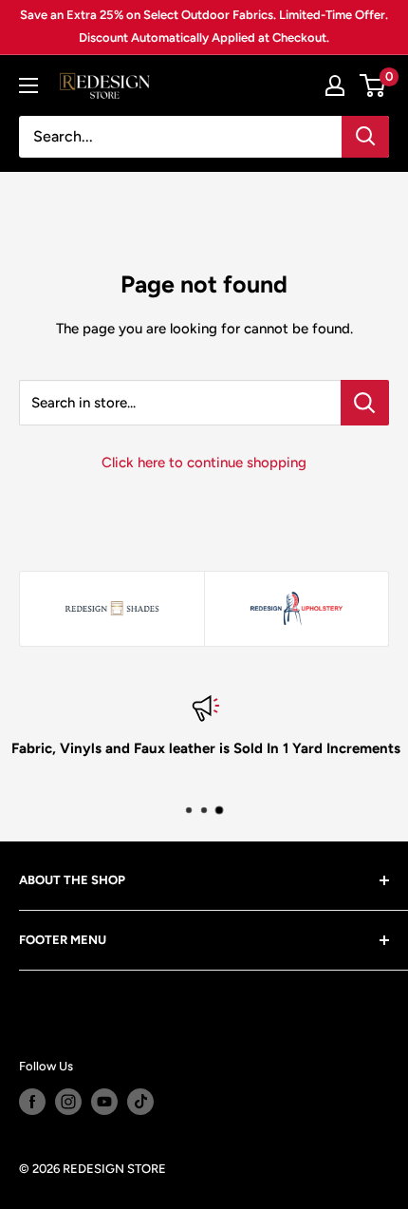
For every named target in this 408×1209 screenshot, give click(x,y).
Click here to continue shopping (204, 462)
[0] (373, 85)
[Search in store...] (365, 402)
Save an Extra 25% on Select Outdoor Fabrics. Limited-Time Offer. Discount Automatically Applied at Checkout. (204, 26)
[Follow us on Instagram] (68, 1101)
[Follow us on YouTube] (104, 1101)
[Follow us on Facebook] (32, 1101)
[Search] (365, 137)
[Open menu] (28, 85)
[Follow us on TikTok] (140, 1101)
